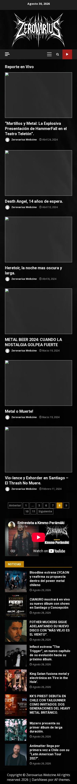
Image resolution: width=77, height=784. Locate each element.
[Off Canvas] (7, 54)
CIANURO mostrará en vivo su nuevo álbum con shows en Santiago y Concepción (16, 606)
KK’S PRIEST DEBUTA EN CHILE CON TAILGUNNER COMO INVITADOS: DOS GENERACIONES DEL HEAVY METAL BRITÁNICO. (16, 705)
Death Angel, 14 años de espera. (38, 173)
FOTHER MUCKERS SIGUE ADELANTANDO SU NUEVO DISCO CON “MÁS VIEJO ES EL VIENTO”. (16, 631)
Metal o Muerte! (38, 383)
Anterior (15, 505)
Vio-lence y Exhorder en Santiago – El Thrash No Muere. (38, 449)
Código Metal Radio (67, 54)
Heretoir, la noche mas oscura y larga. (38, 239)
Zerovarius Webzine (24, 139)
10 (26, 511)
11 (33, 511)
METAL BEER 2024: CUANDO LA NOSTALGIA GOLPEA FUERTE (38, 311)
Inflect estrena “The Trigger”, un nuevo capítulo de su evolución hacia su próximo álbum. (16, 656)
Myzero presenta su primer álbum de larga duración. (16, 730)
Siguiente (45, 511)
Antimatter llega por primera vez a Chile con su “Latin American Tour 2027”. (16, 755)
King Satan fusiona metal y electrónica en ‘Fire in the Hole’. (16, 680)
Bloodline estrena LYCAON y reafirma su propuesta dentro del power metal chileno (16, 581)
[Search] (57, 54)
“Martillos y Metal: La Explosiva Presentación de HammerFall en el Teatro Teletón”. (38, 95)
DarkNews (39, 779)
